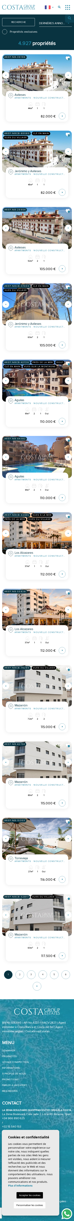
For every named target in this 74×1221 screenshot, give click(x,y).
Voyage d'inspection (15, 1062)
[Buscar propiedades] (59, 7)
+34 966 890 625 (13, 1118)
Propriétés (9, 1056)
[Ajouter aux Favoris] (68, 58)
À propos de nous (14, 1073)
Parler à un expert (14, 1085)
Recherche (18, 22)
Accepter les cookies (29, 1195)
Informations (11, 1067)
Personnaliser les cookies (29, 1205)
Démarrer (8, 1050)
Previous (5, 75)
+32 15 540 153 (11, 1126)
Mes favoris (9, 1091)
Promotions (10, 1079)
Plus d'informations (20, 1185)
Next (68, 75)
